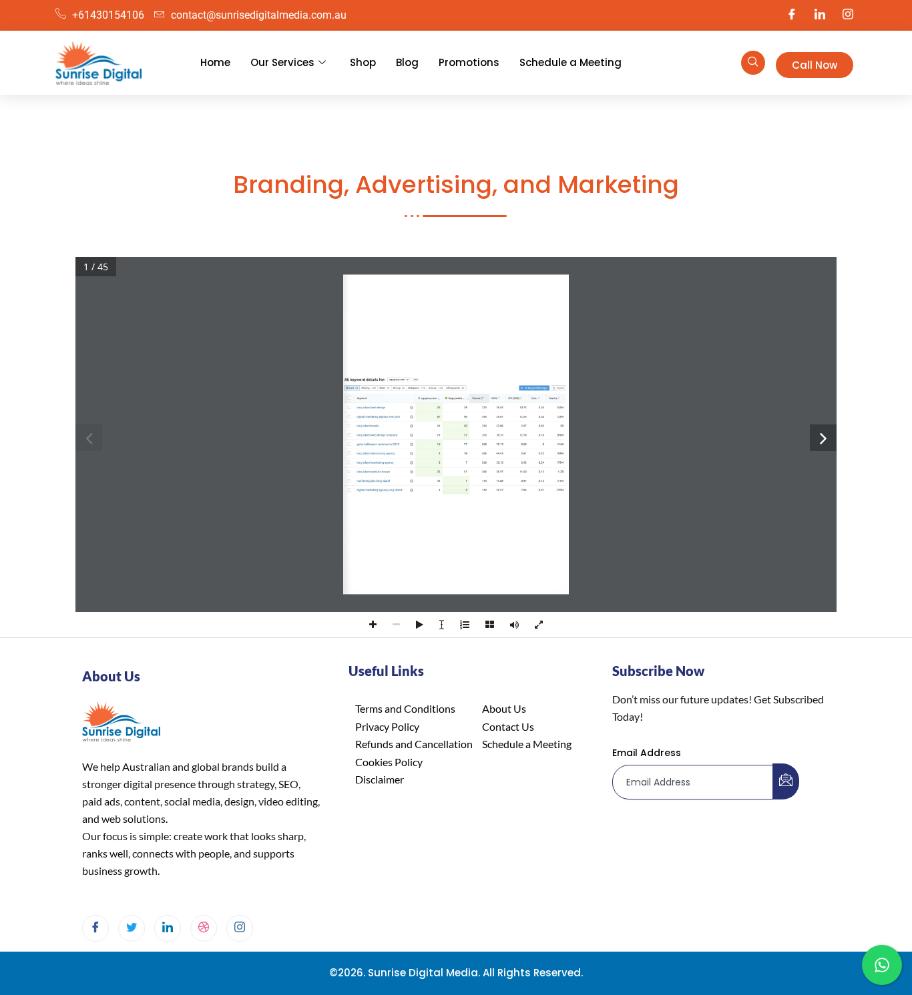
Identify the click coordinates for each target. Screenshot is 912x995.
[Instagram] (848, 15)
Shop (363, 62)
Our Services (282, 62)
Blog (407, 62)
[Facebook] (792, 15)
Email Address (646, 752)
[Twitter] (131, 928)
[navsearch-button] (753, 63)
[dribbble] (203, 928)
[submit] (785, 781)
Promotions (469, 62)
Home (215, 62)
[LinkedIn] (820, 15)
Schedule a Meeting (570, 62)
